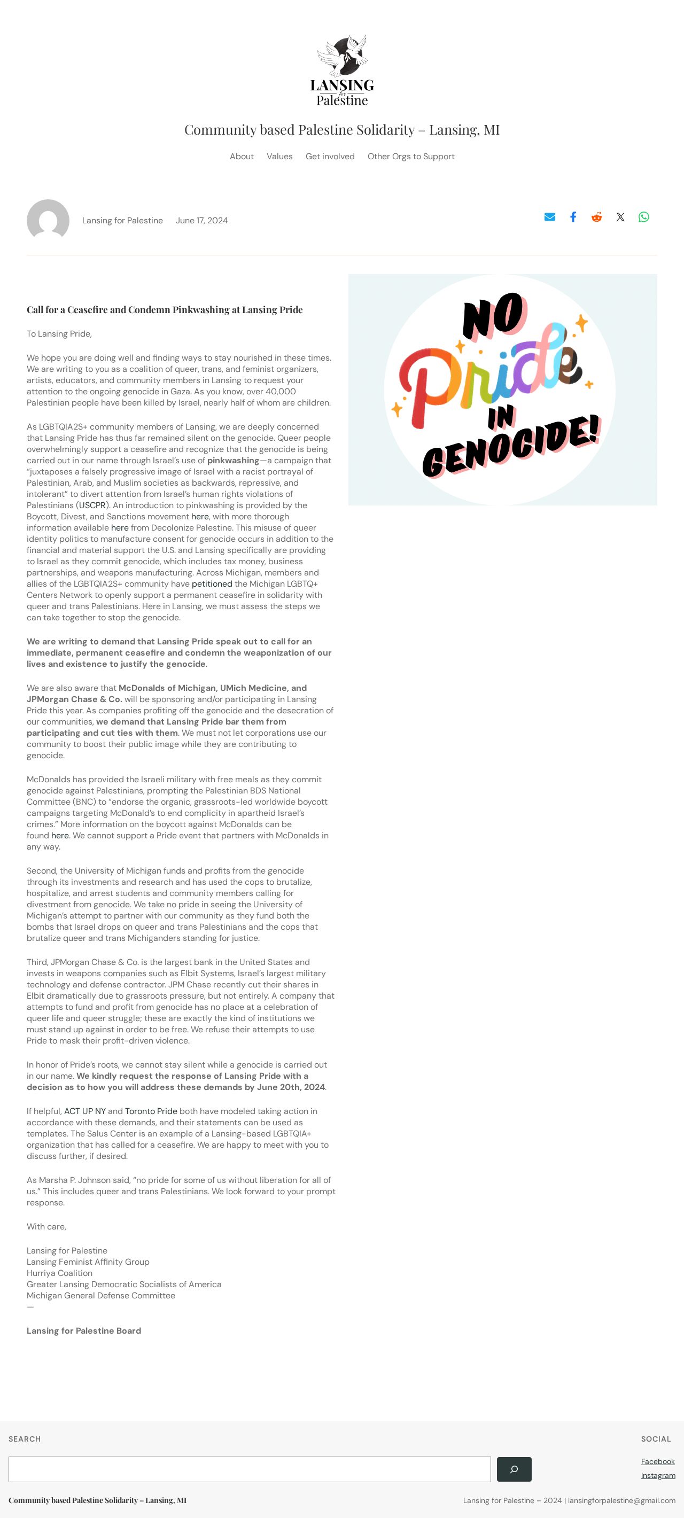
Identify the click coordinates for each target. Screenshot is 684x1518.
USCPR (92, 505)
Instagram (658, 1475)
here (200, 516)
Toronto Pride (151, 1111)
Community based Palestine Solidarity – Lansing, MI (342, 129)
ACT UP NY (85, 1111)
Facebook (658, 1461)
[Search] (514, 1470)
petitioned (212, 583)
